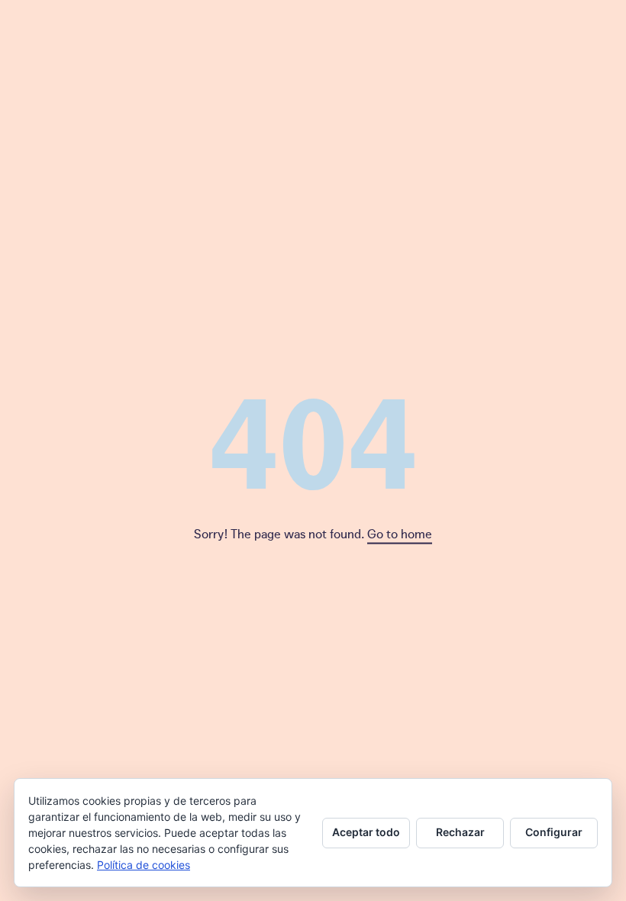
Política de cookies (143, 864)
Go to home (399, 533)
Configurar (553, 831)
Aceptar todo (366, 831)
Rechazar (460, 831)
